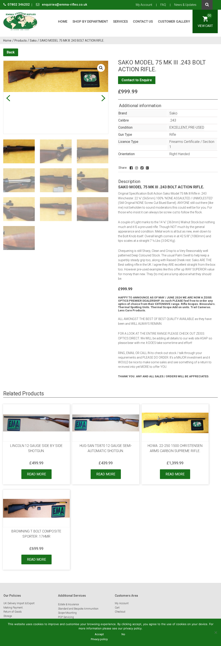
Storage (7, 616)
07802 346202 (19, 4)
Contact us (143, 21)
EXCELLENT (178, 127)
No (123, 634)
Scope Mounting (67, 612)
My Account (144, 4)
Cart (117, 607)
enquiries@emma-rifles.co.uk (64, 4)
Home (62, 21)
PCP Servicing (66, 617)
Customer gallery (174, 21)
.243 (172, 120)
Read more (36, 474)
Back (11, 52)
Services (120, 21)
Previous (8, 98)
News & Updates (185, 4)
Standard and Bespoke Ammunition (78, 608)
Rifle (172, 135)
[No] (215, 632)
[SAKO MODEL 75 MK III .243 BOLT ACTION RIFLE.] (131, 168)
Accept (99, 634)
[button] (101, 68)
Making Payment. (13, 607)
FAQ (163, 4)
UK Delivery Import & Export (19, 603)
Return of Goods (12, 611)
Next (103, 98)
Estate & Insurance (68, 604)
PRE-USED (196, 127)
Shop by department (90, 21)
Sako (173, 113)
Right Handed (179, 154)
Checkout (120, 611)
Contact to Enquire (137, 80)
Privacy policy (99, 639)
